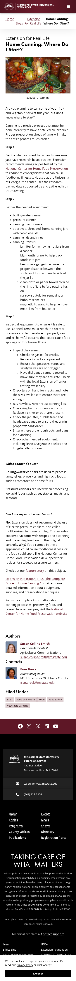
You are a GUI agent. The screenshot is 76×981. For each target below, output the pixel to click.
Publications (17, 838)
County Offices (19, 832)
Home (10, 19)
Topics (13, 820)
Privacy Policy (25, 965)
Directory (47, 832)
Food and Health (25, 699)
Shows (45, 826)
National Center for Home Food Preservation (37, 169)
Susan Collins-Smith (35, 644)
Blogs (19, 23)
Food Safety (55, 699)
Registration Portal (54, 838)
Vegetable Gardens (17, 705)
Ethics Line (9, 949)
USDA (44, 944)
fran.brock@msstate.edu (37, 683)
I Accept (38, 973)
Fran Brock (28, 669)
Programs (16, 826)
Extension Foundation (54, 949)
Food (42, 699)
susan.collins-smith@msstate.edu (43, 657)
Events (45, 814)
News (45, 820)
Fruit (9, 699)
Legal (6, 944)
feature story (35, 571)
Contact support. (53, 934)
